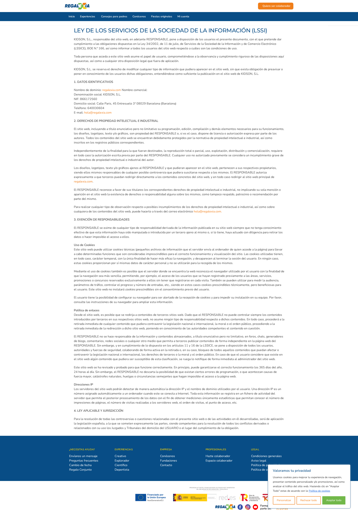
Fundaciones (168, 461)
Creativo (120, 456)
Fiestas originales (161, 16)
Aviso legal (258, 461)
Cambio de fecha (80, 465)
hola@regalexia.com (98, 113)
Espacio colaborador (219, 461)
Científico (121, 465)
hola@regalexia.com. (208, 211)
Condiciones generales (266, 456)
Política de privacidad (265, 465)
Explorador (122, 461)
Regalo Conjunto (80, 470)
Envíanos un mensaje (83, 456)
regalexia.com (111, 90)
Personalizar (284, 500)
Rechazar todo (308, 500)
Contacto (166, 465)
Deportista (122, 470)
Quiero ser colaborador (276, 6)
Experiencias (87, 16)
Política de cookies (319, 491)
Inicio (72, 16)
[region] (309, 486)
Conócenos (139, 16)
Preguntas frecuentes (83, 461)
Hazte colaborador (218, 456)
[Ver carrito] (254, 6)
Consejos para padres (114, 16)
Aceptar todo (333, 500)
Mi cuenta (183, 16)
